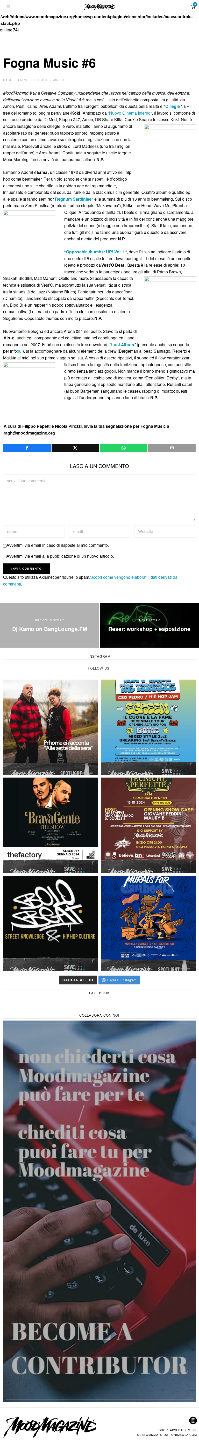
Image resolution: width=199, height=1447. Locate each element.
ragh (7, 80)
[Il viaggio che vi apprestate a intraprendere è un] (148, 923)
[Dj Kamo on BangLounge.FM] (49, 625)
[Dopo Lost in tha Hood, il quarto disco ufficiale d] (50, 727)
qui (20, 351)
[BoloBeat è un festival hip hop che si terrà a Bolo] (50, 923)
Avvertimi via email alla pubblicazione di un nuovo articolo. (60, 556)
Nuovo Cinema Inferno (130, 113)
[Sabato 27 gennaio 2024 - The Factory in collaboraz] (50, 825)
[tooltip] (27, 448)
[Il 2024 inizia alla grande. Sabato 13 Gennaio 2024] (148, 825)
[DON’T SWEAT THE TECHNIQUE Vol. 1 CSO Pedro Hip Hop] (148, 727)
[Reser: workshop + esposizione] (149, 625)
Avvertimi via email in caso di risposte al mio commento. (57, 545)
